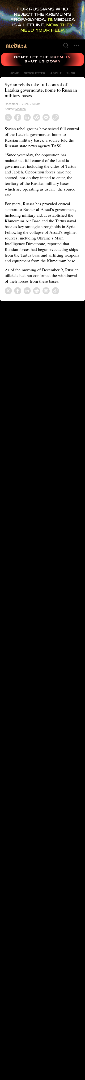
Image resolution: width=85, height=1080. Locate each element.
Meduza (21, 109)
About (55, 73)
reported (57, 243)
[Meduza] (16, 45)
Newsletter (34, 73)
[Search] (65, 45)
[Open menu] (76, 45)
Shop (70, 73)
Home (14, 73)
